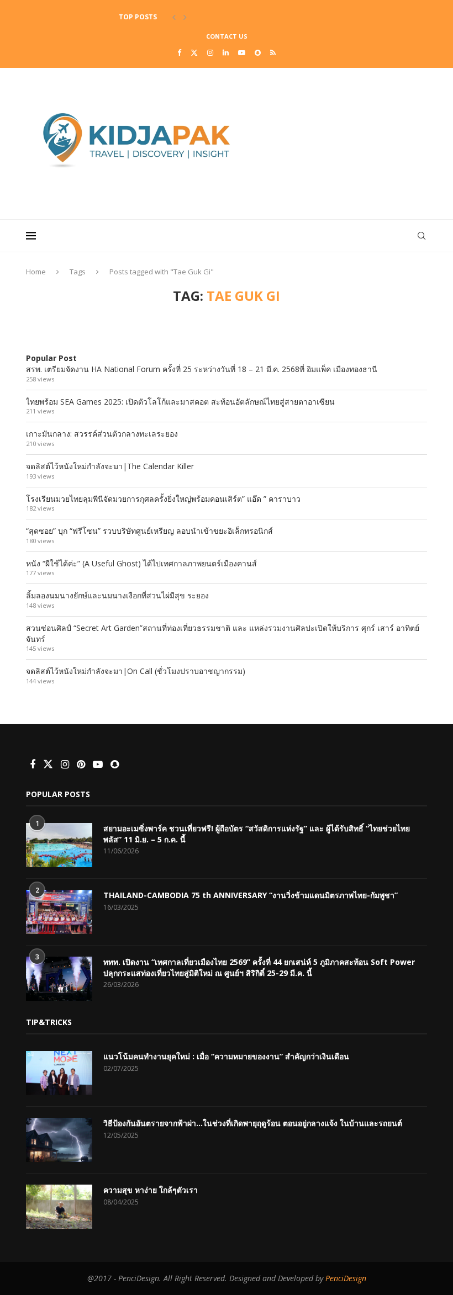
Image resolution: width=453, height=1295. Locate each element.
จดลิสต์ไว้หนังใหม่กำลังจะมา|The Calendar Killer (110, 466)
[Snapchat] (258, 52)
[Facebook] (179, 52)
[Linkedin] (226, 52)
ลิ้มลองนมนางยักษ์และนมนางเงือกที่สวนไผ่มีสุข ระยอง (117, 595)
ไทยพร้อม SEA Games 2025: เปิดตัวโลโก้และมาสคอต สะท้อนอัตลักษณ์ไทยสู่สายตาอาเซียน (180, 401)
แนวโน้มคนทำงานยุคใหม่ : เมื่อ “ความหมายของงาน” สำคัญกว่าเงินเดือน (226, 1056)
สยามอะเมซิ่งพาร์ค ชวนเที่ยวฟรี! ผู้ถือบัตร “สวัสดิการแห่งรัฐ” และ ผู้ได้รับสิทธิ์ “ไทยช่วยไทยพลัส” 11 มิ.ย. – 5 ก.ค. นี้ (256, 834)
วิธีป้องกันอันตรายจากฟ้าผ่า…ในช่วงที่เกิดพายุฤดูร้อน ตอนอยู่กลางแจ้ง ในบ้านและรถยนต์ (252, 1123)
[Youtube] (241, 52)
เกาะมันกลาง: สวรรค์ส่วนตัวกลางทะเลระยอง (102, 433)
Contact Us (226, 36)
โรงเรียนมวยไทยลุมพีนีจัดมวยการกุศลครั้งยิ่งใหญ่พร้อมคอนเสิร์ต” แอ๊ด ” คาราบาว (163, 498)
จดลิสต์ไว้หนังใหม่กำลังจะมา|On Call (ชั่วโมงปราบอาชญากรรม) (135, 671)
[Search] (421, 236)
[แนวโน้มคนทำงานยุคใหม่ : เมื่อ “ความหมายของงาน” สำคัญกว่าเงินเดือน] (59, 1073)
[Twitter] (194, 52)
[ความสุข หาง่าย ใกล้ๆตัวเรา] (59, 1207)
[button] (174, 17)
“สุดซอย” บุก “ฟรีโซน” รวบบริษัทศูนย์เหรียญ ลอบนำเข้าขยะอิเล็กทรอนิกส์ (149, 531)
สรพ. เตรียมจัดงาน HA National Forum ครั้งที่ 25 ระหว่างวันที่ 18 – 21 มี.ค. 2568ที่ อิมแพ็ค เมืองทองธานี (201, 369)
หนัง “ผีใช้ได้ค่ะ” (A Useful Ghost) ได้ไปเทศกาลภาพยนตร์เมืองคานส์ (141, 563)
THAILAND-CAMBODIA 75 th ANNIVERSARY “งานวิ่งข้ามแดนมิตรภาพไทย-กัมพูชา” (250, 895)
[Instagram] (210, 52)
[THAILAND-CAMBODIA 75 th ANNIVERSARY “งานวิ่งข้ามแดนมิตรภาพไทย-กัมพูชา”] (59, 912)
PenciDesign (345, 1278)
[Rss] (273, 52)
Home (36, 272)
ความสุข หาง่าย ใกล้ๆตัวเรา (150, 1190)
